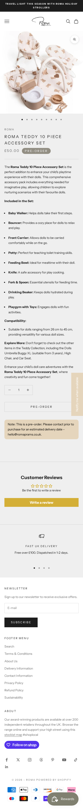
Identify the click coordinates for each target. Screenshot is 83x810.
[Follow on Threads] (41, 760)
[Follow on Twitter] (18, 760)
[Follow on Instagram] (29, 760)
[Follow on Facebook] (6, 760)
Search (9, 646)
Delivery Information (18, 668)
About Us (10, 661)
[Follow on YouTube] (64, 760)
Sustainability (13, 697)
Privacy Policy (13, 683)
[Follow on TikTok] (75, 760)
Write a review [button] (41, 502)
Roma (9, 129)
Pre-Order (41, 406)
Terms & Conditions (18, 654)
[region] (41, 547)
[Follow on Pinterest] (52, 760)
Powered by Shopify (53, 779)
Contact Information (18, 676)
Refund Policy (13, 690)
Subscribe (21, 622)
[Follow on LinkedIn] (6, 767)
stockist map (13, 735)
